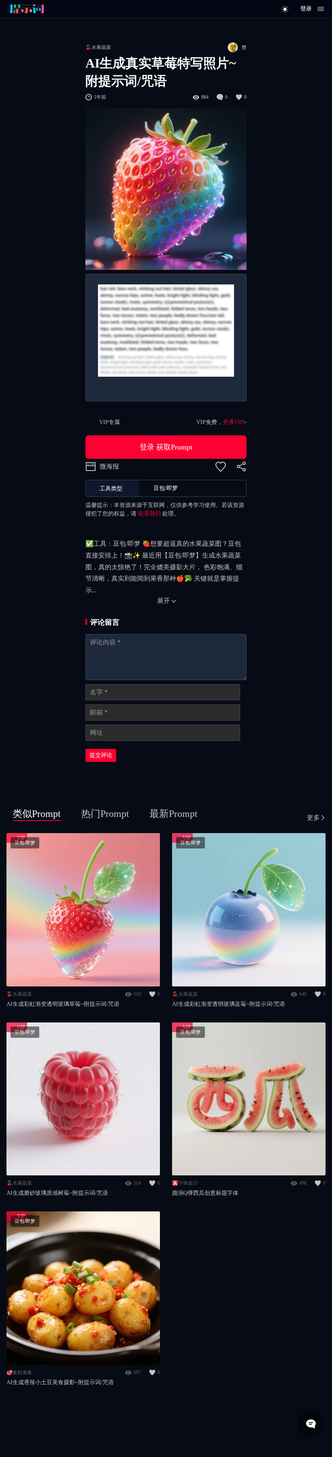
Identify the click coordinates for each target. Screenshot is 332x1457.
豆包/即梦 (25, 843)
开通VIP (233, 422)
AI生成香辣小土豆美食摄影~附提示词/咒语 (60, 1382)
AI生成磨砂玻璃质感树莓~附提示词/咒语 (57, 1193)
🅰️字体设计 (185, 1183)
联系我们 (149, 514)
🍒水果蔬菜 (98, 47)
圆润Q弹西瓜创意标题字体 (205, 1193)
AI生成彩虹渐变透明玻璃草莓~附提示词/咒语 (62, 1004)
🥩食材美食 (19, 1372)
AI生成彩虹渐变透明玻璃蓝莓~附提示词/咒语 (228, 1004)
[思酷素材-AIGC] (44, 9)
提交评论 (100, 755)
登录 (306, 9)
